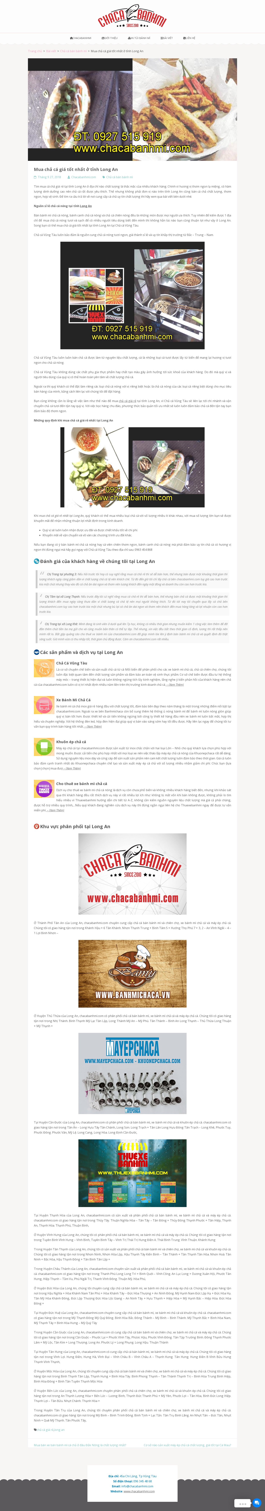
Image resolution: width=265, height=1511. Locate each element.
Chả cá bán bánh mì (119, 177)
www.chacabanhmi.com (139, 1491)
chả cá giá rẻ (127, 401)
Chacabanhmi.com (83, 177)
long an (59, 1430)
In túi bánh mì (140, 38)
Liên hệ (190, 38)
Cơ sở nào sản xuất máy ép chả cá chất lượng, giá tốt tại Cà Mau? (187, 1445)
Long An (86, 206)
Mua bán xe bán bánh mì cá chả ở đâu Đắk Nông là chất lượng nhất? (80, 1445)
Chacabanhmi (82, 38)
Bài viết (168, 38)
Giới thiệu (111, 38)
